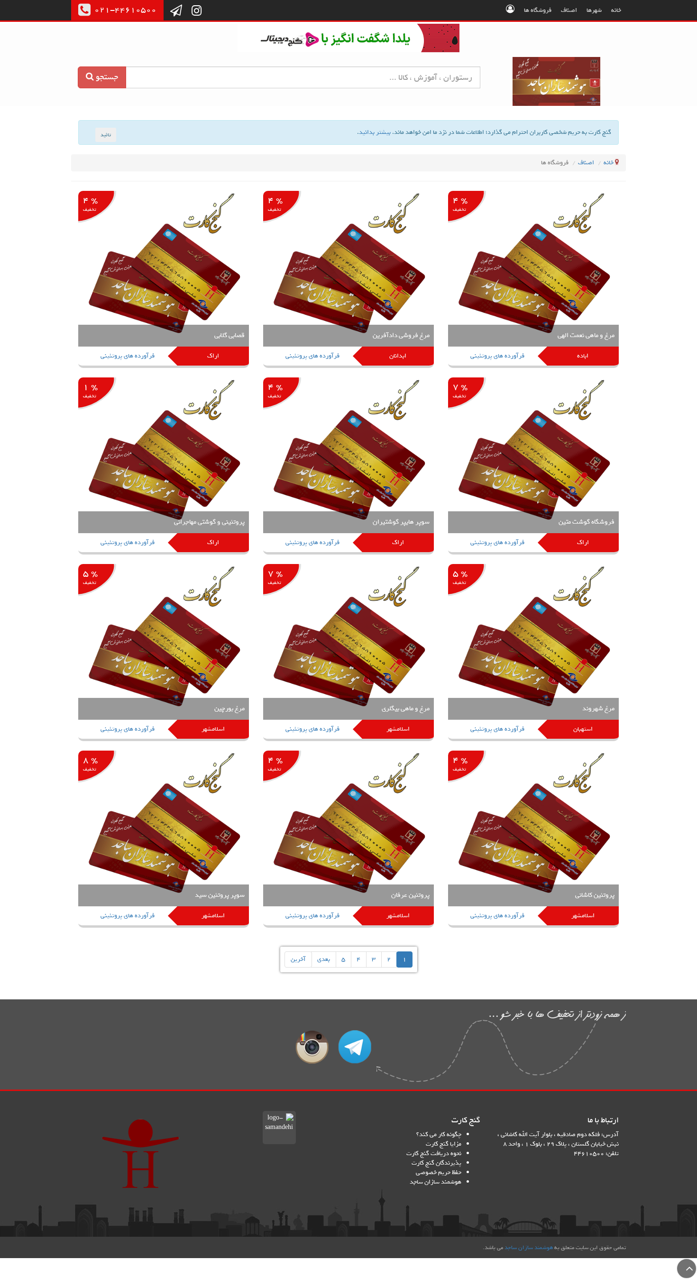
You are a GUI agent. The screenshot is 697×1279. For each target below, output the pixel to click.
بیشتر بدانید (375, 132)
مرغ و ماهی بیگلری (406, 708)
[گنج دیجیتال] (348, 40)
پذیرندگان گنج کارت (436, 1163)
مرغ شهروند (598, 708)
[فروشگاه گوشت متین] (533, 466)
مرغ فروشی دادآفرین (401, 335)
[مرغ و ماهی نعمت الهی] (533, 280)
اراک (213, 356)
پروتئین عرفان (410, 895)
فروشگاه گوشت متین (586, 522)
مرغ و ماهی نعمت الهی (586, 335)
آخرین (298, 959)
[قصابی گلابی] (163, 280)
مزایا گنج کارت (443, 1144)
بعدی (323, 959)
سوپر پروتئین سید (220, 895)
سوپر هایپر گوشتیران (401, 522)
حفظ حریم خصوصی (438, 1172)
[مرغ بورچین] (163, 653)
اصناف (569, 10)
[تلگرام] (176, 11)
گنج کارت (557, 81)
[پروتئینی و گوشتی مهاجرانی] (163, 466)
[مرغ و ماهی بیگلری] (348, 653)
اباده (582, 356)
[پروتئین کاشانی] (533, 840)
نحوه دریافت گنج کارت (433, 1153)
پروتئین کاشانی (594, 895)
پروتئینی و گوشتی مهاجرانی (209, 522)
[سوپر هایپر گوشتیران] (348, 466)
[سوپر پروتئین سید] (163, 840)
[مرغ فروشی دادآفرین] (348, 280)
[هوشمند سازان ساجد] (140, 1153)
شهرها (594, 10)
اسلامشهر (398, 729)
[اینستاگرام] (197, 11)
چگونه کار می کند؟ (438, 1134)
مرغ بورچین (229, 708)
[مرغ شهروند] (533, 653)
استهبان (583, 729)
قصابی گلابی (229, 335)
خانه (616, 10)
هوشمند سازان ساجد (435, 1182)
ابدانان (397, 356)
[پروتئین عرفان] (348, 840)
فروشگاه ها (537, 10)
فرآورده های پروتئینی (497, 356)
